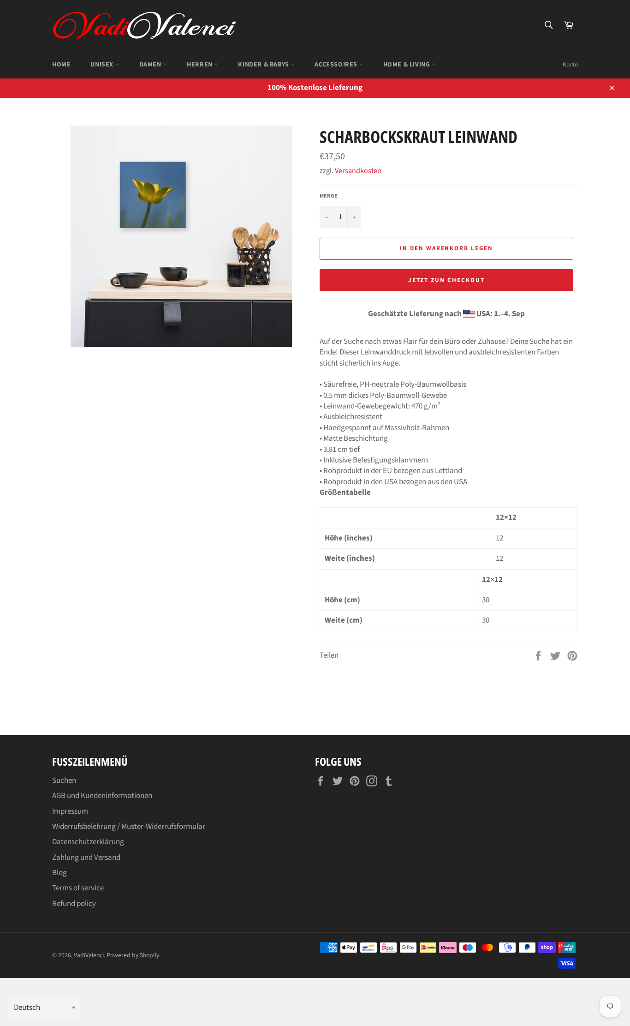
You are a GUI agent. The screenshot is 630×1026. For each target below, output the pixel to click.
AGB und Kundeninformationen (102, 795)
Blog (59, 872)
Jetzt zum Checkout (446, 280)
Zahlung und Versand (86, 857)
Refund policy (74, 903)
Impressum (70, 811)
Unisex (102, 64)
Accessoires (337, 64)
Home (61, 64)
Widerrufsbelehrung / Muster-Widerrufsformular (128, 826)
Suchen (64, 780)
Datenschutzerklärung (88, 841)
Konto (570, 64)
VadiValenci (89, 955)
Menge (329, 196)
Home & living (407, 64)
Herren (200, 64)
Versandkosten (358, 171)
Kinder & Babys (264, 64)
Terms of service (78, 888)
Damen (151, 64)
